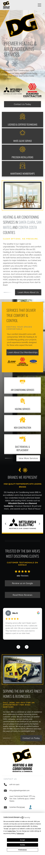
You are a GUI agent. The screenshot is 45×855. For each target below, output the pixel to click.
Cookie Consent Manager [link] (11, 817)
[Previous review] (18, 647)
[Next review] (26, 647)
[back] (5, 523)
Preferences (22, 850)
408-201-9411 (14, 784)
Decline (22, 845)
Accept (22, 840)
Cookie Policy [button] (11, 831)
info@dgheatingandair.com (19, 790)
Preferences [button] (20, 833)
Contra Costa (27, 227)
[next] (39, 523)
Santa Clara (27, 222)
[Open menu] (39, 5)
